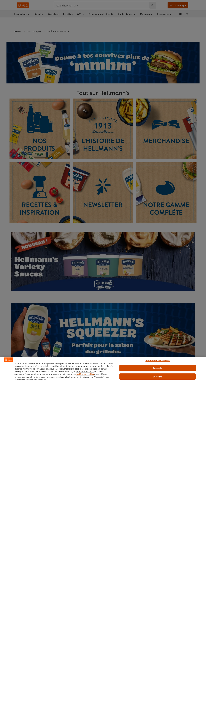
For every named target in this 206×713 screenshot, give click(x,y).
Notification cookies (85, 374)
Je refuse (157, 376)
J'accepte (157, 368)
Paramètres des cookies (158, 360)
